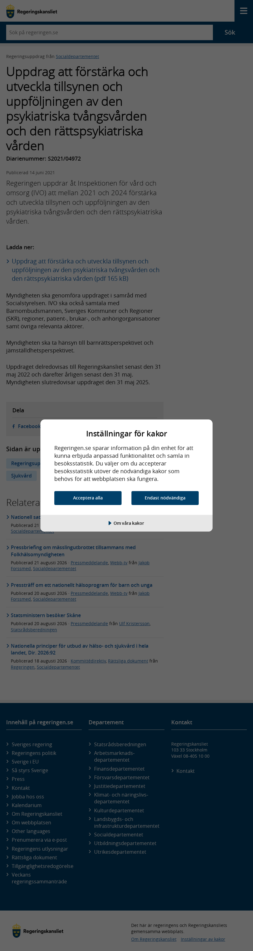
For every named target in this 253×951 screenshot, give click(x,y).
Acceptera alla (88, 498)
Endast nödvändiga (165, 498)
